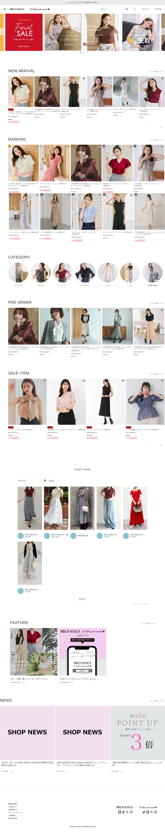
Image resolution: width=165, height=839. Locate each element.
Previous (145, 127)
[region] (82, 32)
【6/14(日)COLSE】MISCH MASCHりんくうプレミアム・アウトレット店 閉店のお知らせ (82, 763)
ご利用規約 (11, 815)
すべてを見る (154, 71)
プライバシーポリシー (15, 812)
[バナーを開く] (24, 32)
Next (160, 127)
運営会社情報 (12, 818)
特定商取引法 (12, 810)
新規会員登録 (12, 804)
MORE (82, 599)
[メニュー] (5, 9)
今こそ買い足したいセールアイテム (29, 679)
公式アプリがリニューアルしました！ (79, 679)
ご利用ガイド (12, 807)
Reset (51, 481)
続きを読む (5, 771)
